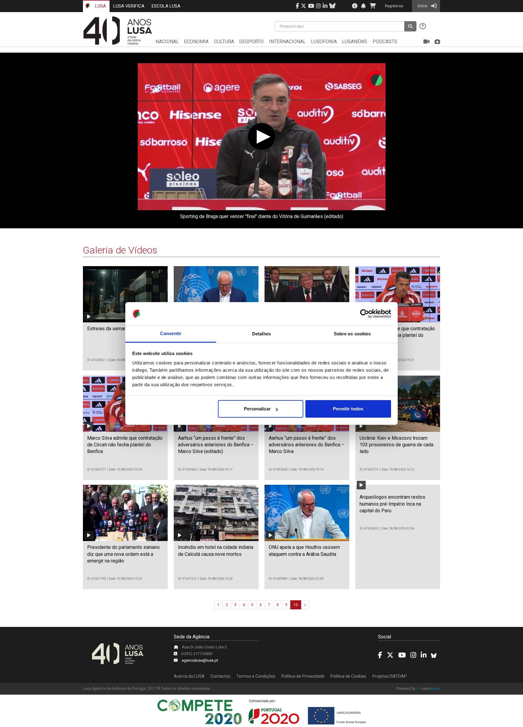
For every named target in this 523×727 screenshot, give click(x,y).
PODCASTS (385, 41)
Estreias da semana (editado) (118, 328)
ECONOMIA (196, 41)
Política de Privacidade (302, 676)
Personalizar (257, 408)
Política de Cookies (348, 676)
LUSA (100, 6)
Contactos (220, 676)
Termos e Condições (255, 676)
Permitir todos (348, 408)
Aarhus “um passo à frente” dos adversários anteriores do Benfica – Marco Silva (306, 445)
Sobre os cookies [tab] (352, 333)
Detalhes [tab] (261, 333)
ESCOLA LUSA (166, 6)
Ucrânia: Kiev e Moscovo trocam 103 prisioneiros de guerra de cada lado (396, 445)
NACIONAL (167, 41)
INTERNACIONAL (287, 41)
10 (296, 605)
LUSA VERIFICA (128, 6)
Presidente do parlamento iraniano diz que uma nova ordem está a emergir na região (123, 554)
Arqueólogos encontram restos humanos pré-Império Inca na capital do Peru (392, 503)
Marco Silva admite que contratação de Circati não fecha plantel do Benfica (125, 445)
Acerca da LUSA (189, 676)
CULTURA (224, 41)
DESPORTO (251, 41)
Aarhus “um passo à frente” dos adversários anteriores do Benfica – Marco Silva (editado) (216, 445)
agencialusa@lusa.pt (200, 660)
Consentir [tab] (170, 333)
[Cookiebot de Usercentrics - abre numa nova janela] (364, 313)
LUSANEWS (354, 41)
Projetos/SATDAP (389, 676)
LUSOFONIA (324, 41)
